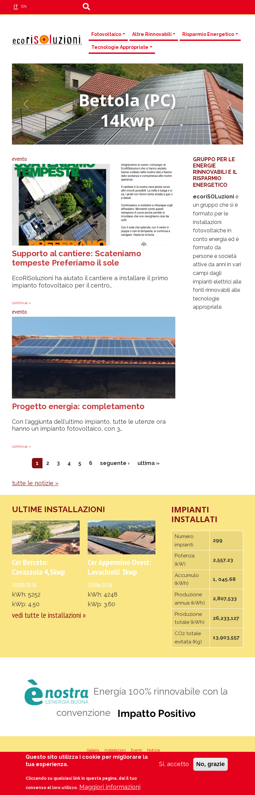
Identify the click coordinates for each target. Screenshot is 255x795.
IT (16, 6)
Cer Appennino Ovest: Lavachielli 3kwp (119, 567)
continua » (21, 302)
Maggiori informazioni (109, 786)
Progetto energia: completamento (78, 406)
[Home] (47, 39)
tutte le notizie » (35, 483)
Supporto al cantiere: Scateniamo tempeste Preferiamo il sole (76, 258)
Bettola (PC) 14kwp (127, 110)
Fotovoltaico (106, 34)
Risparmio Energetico (208, 34)
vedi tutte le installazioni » (49, 615)
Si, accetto (174, 763)
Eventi (136, 750)
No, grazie (210, 764)
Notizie (153, 750)
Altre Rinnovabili (152, 34)
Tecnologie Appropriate (119, 47)
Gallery (93, 750)
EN (24, 6)
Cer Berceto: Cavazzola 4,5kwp (38, 567)
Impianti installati (194, 514)
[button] (26, 104)
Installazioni (115, 750)
